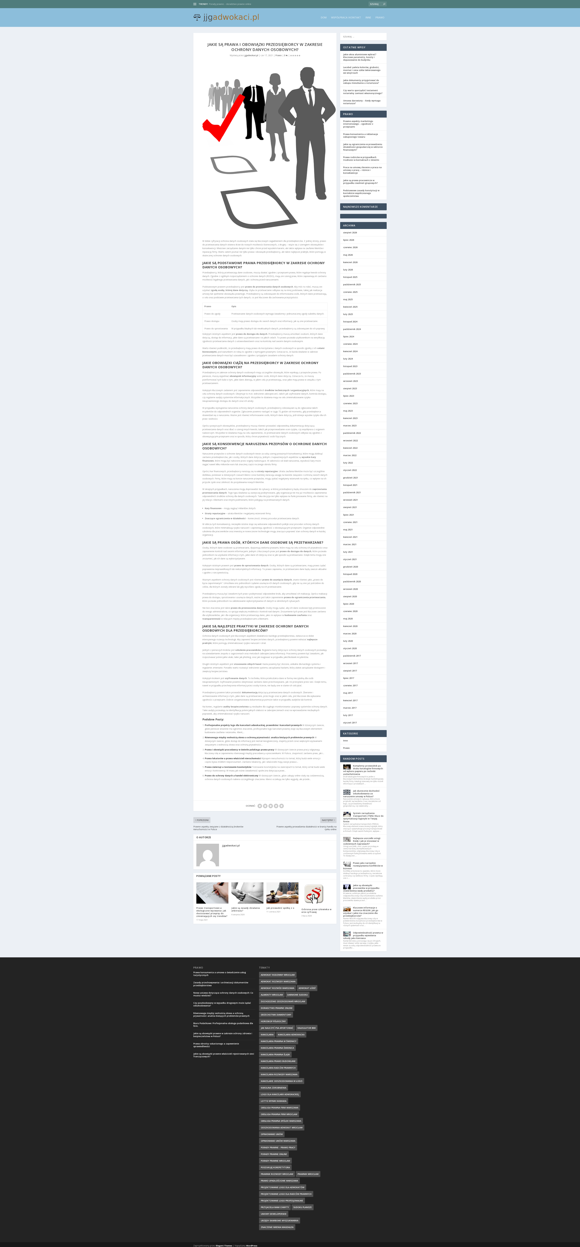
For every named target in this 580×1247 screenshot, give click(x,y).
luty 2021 (348, 551)
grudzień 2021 (350, 477)
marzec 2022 (349, 455)
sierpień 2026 (350, 232)
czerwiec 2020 (350, 611)
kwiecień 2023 (350, 418)
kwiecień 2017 (350, 700)
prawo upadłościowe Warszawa (279, 1180)
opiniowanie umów (272, 1134)
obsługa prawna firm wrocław (279, 1114)
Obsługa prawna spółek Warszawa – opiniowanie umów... (237, 4)
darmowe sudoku (297, 994)
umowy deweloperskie (274, 1213)
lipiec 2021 (348, 514)
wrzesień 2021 (350, 499)
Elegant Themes (224, 1245)
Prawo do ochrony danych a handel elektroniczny (231, 775)
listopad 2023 (350, 366)
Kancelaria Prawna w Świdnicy (278, 1041)
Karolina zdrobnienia (273, 1087)
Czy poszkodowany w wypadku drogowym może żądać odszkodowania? (222, 1004)
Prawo (379, 17)
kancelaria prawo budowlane (278, 1061)
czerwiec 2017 (350, 685)
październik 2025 (352, 284)
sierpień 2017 (350, 670)
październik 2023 (352, 373)
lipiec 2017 (348, 678)
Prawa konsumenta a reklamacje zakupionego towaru (360, 135)
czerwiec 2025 (350, 292)
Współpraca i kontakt (346, 17)
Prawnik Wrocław (308, 1174)
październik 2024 (352, 329)
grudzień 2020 (350, 566)
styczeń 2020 (350, 648)
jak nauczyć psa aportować (277, 1027)
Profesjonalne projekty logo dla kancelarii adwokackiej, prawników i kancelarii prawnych (253, 725)
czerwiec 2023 (350, 403)
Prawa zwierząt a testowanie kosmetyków (228, 767)
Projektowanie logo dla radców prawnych (286, 1194)
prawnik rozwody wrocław (277, 1174)
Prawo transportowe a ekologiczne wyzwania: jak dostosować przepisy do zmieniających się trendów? (211, 912)
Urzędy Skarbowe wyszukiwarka (279, 1220)
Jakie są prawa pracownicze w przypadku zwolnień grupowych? (360, 181)
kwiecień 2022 (350, 447)
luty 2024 (348, 358)
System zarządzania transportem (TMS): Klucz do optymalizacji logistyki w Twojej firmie (363, 817)
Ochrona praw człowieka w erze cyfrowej (316, 910)
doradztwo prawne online (277, 1008)
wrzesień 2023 (350, 381)
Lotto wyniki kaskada (273, 1101)
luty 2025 (348, 314)
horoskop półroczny (273, 1021)
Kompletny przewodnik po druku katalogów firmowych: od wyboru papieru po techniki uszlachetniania (363, 769)
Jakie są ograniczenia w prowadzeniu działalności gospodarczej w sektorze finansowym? (363, 147)
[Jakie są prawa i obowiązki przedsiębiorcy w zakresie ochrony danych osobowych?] (265, 149)
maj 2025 (348, 299)
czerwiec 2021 (350, 522)
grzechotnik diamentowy (276, 1014)
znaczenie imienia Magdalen (277, 1227)
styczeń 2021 (350, 559)
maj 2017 (348, 692)
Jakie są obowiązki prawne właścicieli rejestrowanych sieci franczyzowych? (223, 1055)
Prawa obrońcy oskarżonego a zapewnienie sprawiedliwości (216, 1045)
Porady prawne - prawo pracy (278, 1147)
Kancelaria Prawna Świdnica (277, 1047)
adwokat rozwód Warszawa (277, 988)
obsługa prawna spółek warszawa (281, 1120)
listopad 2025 (350, 277)
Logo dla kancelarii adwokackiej (280, 1094)
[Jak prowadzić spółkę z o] (282, 893)
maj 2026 (348, 254)
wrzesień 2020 (350, 589)
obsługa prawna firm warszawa (279, 1107)
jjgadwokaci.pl (251, 55)
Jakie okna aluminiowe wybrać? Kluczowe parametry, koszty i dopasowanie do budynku (359, 57)
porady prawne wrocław (275, 1160)
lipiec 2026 (348, 239)
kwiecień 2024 (350, 351)
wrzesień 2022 (350, 440)
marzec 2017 (349, 707)
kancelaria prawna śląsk (275, 1054)
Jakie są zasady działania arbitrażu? (245, 909)
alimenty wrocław (272, 994)
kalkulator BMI (307, 1027)
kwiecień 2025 (350, 306)
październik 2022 (352, 433)
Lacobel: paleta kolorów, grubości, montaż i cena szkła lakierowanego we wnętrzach (361, 70)
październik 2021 (352, 492)
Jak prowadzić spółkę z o (280, 907)
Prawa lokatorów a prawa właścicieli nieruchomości (233, 758)
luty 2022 (348, 462)
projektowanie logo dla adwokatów (282, 1187)
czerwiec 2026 (350, 247)
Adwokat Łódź (307, 988)
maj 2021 (348, 529)
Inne (368, 17)
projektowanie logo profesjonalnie (282, 1200)
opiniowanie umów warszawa (278, 1140)
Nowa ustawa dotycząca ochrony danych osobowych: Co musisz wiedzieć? (223, 994)
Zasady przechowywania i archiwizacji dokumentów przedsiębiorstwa (220, 984)
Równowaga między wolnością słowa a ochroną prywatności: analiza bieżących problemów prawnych (259, 737)
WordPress (251, 1245)
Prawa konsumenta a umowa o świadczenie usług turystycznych (219, 974)
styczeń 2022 (350, 470)
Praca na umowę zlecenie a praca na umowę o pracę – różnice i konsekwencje (362, 170)
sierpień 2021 (350, 507)
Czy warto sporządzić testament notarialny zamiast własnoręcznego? (362, 91)
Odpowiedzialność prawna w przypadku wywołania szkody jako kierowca (363, 935)
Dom (324, 17)
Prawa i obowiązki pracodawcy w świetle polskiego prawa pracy (239, 749)
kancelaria (267, 1034)
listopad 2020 (350, 574)
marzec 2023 (349, 425)
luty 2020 (348, 640)
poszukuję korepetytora (275, 1167)
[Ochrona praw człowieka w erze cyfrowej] (317, 893)
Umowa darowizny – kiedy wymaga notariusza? (361, 102)
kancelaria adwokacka (291, 1034)
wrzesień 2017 (350, 663)
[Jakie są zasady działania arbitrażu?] (247, 893)
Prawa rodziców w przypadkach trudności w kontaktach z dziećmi (361, 158)
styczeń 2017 (350, 722)
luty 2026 (348, 269)
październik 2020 (352, 581)
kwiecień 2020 (350, 626)
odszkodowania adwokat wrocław (282, 1127)
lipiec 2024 (348, 336)
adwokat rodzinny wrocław (278, 974)
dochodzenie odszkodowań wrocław (283, 1001)
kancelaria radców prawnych (278, 1067)
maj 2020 (348, 618)
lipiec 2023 (348, 395)
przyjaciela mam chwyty (275, 1207)
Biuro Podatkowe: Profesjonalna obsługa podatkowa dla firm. (223, 1024)
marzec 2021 (349, 544)
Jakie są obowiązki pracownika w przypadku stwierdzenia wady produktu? (361, 888)
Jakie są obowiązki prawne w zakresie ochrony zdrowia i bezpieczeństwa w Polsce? (222, 1035)
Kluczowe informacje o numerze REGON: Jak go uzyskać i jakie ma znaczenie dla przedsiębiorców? (360, 911)
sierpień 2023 (350, 388)
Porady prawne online (274, 1154)
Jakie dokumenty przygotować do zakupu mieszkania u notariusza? (361, 81)
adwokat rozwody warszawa (278, 981)
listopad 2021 (350, 485)
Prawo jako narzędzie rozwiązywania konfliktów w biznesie (363, 866)
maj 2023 (348, 410)
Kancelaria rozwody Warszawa (279, 1074)
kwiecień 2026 (350, 262)
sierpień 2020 (350, 596)
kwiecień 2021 (350, 537)
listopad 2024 (350, 321)
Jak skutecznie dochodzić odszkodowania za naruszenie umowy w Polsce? (361, 793)
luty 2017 (348, 715)
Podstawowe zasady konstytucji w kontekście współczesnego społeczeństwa (361, 193)
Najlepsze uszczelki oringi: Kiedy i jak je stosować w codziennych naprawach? (362, 841)
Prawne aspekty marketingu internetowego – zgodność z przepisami (358, 124)
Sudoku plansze (302, 1207)
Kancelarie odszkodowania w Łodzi (281, 1081)
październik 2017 (352, 655)
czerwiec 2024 (350, 343)
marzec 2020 (349, 633)
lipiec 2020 (348, 603)
